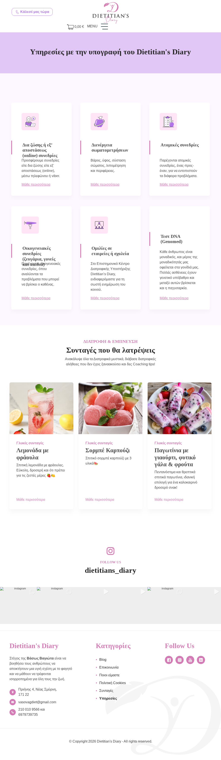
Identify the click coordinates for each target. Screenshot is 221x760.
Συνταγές (106, 690)
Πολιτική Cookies (112, 683)
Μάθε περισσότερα (36, 184)
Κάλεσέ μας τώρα (34, 12)
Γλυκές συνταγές (30, 443)
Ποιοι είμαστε (109, 675)
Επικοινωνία (108, 667)
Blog (102, 659)
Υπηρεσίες (108, 698)
